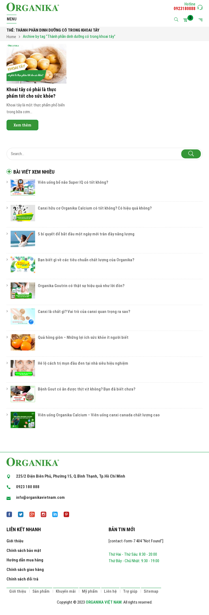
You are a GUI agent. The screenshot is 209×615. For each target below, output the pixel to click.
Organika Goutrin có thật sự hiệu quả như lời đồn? (81, 285)
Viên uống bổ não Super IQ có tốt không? (73, 182)
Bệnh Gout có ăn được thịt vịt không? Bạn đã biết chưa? (86, 389)
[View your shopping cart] (186, 20)
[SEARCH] (191, 153)
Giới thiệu (15, 541)
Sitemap (151, 591)
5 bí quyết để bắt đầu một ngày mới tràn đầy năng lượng (86, 234)
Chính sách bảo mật (24, 550)
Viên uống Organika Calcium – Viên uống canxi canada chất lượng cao (99, 415)
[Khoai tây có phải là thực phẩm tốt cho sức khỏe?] (36, 64)
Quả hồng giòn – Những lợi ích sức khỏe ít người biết (83, 337)
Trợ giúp (130, 591)
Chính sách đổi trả (22, 579)
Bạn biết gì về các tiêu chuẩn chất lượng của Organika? (86, 259)
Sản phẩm (41, 591)
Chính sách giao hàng (25, 569)
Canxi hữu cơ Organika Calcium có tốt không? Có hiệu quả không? (95, 208)
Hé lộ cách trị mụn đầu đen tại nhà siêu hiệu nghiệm (83, 363)
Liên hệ (110, 591)
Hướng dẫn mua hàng (25, 560)
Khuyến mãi (66, 591)
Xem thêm (22, 125)
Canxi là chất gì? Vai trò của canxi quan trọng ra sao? (84, 311)
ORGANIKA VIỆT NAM (104, 602)
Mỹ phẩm (90, 591)
